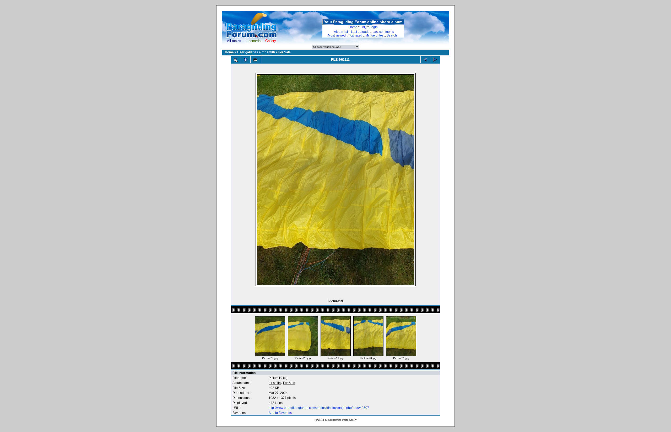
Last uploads (360, 32)
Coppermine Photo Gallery (342, 420)
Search (392, 35)
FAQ (363, 27)
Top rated (355, 35)
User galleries (247, 52)
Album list (341, 32)
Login (374, 27)
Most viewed (337, 35)
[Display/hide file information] (245, 60)
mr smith (268, 52)
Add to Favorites (280, 413)
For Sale (284, 52)
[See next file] (435, 60)
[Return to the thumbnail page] (236, 60)
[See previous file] (425, 60)
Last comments (383, 32)
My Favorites (374, 35)
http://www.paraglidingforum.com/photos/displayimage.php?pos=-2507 (319, 408)
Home (353, 27)
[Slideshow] (255, 60)
